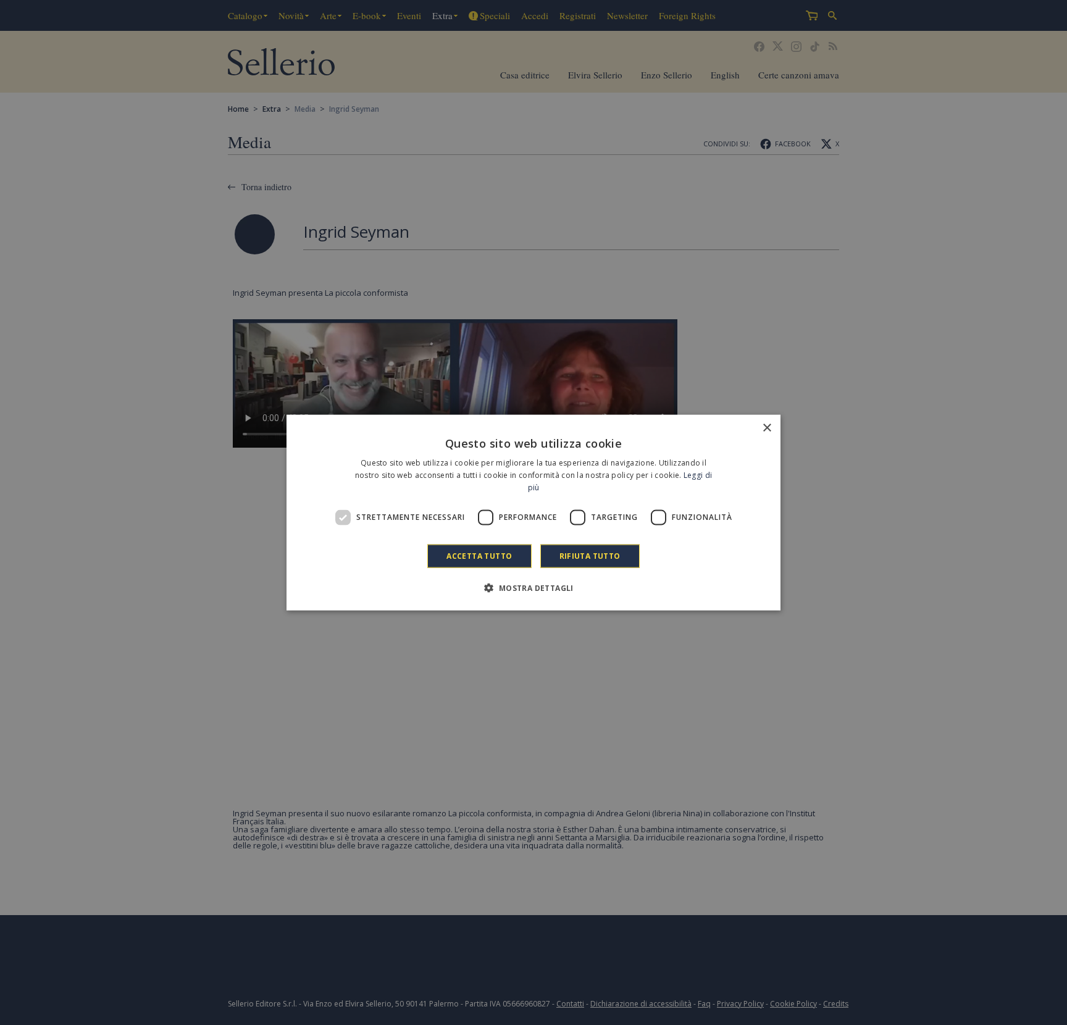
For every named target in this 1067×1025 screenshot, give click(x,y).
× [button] (766, 428)
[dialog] (533, 513)
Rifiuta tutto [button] (590, 555)
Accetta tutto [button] (479, 555)
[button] (533, 587)
